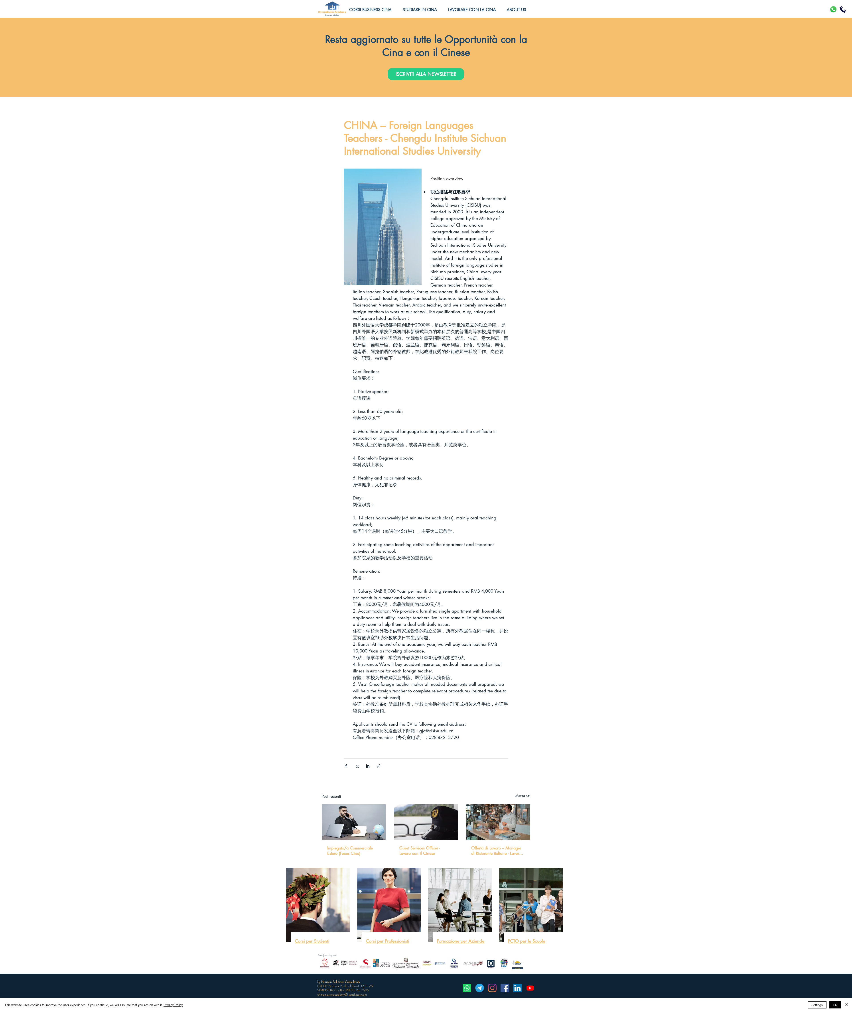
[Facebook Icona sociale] (505, 988)
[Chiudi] (846, 1004)
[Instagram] (492, 988)
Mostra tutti (522, 796)
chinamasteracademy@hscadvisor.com (342, 994)
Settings (817, 1005)
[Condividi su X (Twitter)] (357, 766)
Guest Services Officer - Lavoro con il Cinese (419, 850)
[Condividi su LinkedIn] (368, 766)
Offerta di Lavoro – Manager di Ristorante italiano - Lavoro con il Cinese (496, 850)
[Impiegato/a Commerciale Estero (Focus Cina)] (354, 822)
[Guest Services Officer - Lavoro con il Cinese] (426, 822)
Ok (835, 1005)
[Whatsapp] (467, 988)
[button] (520, 9)
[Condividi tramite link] (379, 766)
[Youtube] (530, 988)
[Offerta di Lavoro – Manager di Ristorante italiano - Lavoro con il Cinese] (498, 822)
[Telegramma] (479, 988)
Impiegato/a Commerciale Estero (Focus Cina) (350, 850)
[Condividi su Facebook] (346, 766)
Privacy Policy (173, 1005)
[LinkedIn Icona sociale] (517, 988)
